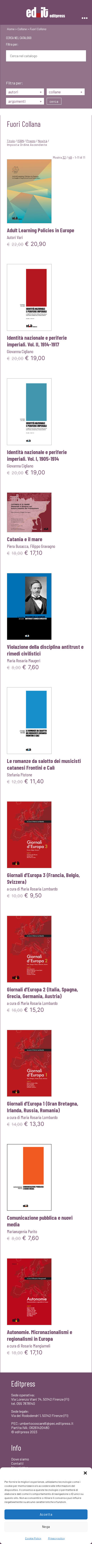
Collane (22, 29)
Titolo (11, 141)
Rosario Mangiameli (35, 1345)
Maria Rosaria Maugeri (23, 660)
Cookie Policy (33, 1538)
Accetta (46, 1514)
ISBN (20, 141)
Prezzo (31, 141)
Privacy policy (56, 1538)
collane (65, 92)
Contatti (17, 1463)
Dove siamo (20, 1459)
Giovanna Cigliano (20, 351)
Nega (46, 1527)
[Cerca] (9, 71)
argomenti (25, 101)
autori (25, 92)
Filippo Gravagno (42, 546)
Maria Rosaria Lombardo (39, 888)
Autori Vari (15, 237)
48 (70, 157)
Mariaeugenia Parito (22, 1231)
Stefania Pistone (19, 774)
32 (64, 157)
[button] (85, 1473)
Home (11, 29)
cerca (54, 101)
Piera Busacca (17, 546)
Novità (42, 141)
